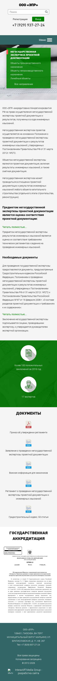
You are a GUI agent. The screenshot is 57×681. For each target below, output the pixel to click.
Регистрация (20, 19)
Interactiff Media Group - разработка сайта (28, 671)
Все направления (23, 84)
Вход (38, 19)
